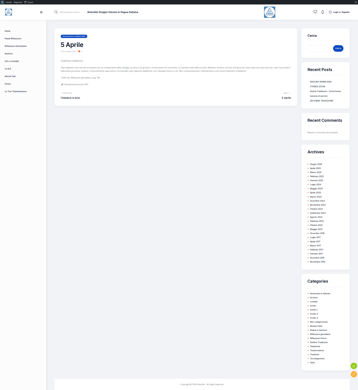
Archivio (314, 297)
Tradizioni (314, 354)
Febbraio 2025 (317, 176)
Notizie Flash (316, 326)
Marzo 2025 (316, 172)
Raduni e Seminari (318, 330)
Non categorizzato (319, 322)
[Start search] (56, 12)
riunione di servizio (319, 96)
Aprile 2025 (315, 168)
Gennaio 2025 (316, 180)
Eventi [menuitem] (30, 2)
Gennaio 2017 (316, 253)
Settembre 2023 (318, 213)
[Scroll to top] (354, 383)
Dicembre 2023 (317, 200)
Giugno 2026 (316, 164)
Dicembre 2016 (317, 257)
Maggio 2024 (316, 188)
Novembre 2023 (318, 205)
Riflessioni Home (318, 338)
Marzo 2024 (316, 196)
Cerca (312, 36)
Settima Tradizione (319, 342)
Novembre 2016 (317, 261)
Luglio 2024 (315, 184)
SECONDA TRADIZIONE (321, 100)
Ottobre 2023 (316, 209)
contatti (313, 301)
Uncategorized (317, 358)
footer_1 (313, 309)
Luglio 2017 (315, 237)
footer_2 (314, 313)
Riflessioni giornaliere (74, 36)
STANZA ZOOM (317, 86)
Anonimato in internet (320, 293)
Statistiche (315, 346)
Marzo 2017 (315, 245)
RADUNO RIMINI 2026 (320, 81)
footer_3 (314, 317)
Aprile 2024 (315, 192)
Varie (312, 362)
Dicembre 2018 (317, 233)
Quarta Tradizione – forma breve (325, 91)
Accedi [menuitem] (9, 2)
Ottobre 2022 (316, 225)
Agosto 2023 (316, 217)
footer (313, 305)
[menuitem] (2, 2)
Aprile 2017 (315, 241)
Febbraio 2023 (317, 221)
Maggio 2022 (316, 229)
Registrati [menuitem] (18, 2)
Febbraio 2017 (316, 249)
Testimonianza (317, 350)
